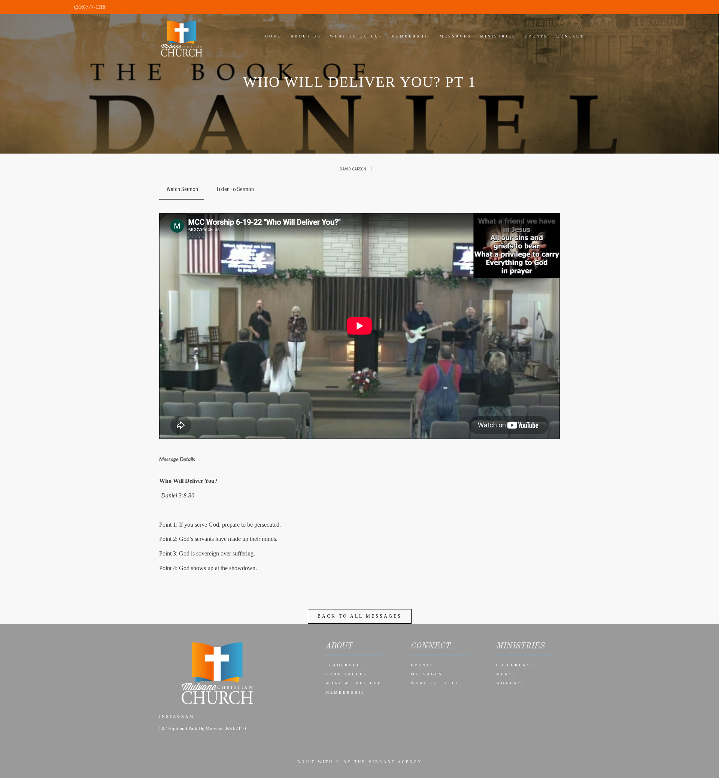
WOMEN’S (510, 683)
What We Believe (353, 683)
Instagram (176, 716)
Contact (570, 36)
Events (422, 665)
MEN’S (505, 674)
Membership (345, 692)
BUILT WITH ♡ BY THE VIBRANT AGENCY (359, 762)
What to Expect (437, 683)
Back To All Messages (360, 616)
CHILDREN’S (514, 665)
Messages (427, 674)
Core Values (346, 674)
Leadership (344, 665)
